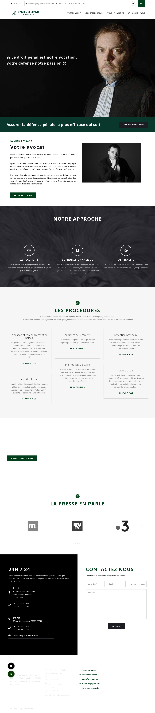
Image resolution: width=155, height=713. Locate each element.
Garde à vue (126, 370)
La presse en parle (90, 688)
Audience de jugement (77, 335)
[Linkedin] (133, 3)
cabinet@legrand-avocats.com (41, 3)
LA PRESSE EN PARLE (136, 13)
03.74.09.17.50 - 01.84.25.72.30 (72, 3)
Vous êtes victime (90, 674)
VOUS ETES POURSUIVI (94, 13)
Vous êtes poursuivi (91, 679)
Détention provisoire (126, 335)
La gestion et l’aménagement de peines (29, 336)
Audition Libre (29, 379)
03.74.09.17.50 (51, 679)
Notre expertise (89, 670)
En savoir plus (29, 363)
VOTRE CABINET (74, 13)
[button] (23, 195)
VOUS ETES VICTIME (115, 13)
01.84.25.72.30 (51, 690)
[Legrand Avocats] (25, 13)
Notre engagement (91, 683)
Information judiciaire (77, 364)
